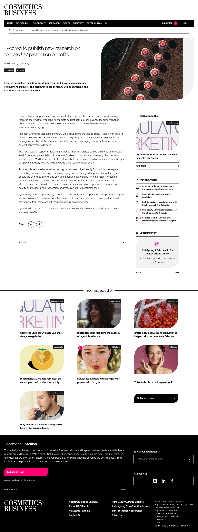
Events (66, 23)
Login (185, 23)
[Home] (10, 30)
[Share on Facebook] (39, 224)
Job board (54, 23)
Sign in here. (29, 480)
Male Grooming (57, 393)
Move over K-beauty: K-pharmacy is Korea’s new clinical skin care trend (158, 188)
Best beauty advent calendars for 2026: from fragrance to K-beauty (159, 211)
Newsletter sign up (79, 510)
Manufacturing (172, 123)
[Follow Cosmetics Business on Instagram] (155, 481)
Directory (78, 23)
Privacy (184, 525)
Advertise (117, 515)
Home (10, 23)
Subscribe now (145, 398)
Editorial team (94, 23)
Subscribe (167, 23)
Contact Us (75, 515)
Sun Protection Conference (127, 510)
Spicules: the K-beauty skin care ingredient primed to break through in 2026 (159, 220)
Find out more (11, 489)
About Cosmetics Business (84, 502)
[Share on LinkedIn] (31, 224)
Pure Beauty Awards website (128, 502)
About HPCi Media (79, 506)
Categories (22, 23)
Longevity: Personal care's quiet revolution (156, 196)
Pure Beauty (39, 23)
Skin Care (20, 70)
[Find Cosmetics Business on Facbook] (172, 481)
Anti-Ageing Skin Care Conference (131, 506)
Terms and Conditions (166, 525)
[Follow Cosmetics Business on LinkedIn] (163, 481)
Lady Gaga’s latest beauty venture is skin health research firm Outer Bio (160, 204)
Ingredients (9, 70)
